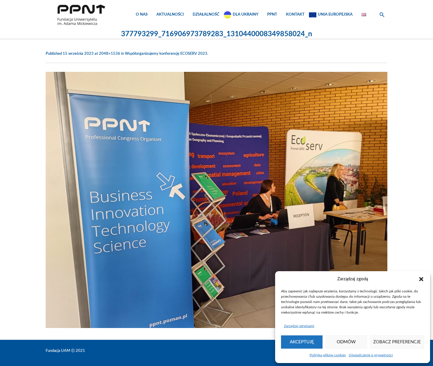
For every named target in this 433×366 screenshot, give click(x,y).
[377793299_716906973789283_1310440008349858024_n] (216, 200)
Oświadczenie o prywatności (371, 355)
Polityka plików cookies (328, 355)
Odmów (346, 342)
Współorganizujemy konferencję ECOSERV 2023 (166, 54)
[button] (421, 279)
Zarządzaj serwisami (299, 326)
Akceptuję (302, 342)
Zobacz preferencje (397, 342)
